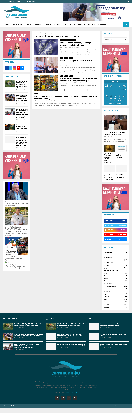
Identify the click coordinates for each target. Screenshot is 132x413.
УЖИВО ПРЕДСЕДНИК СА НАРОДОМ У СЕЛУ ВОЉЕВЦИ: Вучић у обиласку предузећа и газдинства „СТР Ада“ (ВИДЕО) (22, 113)
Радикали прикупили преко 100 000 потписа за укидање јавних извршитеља (77, 61)
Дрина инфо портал (66, 47)
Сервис (72, 24)
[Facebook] (57, 398)
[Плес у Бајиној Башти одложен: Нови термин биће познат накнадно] (10, 127)
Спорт (65, 24)
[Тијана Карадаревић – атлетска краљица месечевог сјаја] (115, 122)
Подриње (108, 289)
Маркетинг (35, 1)
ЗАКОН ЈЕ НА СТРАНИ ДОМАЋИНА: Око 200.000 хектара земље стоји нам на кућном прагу (22, 84)
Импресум (117, 406)
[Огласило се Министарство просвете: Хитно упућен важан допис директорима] (109, 168)
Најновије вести (108, 270)
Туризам (48, 24)
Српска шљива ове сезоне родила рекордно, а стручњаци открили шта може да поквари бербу (71, 345)
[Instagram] (69, 398)
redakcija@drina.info (71, 392)
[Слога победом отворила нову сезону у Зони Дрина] (94, 336)
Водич (105, 260)
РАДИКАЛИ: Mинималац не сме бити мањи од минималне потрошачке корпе (78, 79)
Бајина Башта (17, 24)
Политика (37, 24)
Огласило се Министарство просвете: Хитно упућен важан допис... (109, 176)
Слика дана (107, 296)
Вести (7, 24)
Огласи (106, 273)
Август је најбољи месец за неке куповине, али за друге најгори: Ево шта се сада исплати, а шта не (21, 141)
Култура (57, 24)
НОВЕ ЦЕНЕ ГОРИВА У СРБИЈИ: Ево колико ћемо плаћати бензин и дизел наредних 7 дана (71, 335)
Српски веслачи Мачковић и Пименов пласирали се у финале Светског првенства (114, 324)
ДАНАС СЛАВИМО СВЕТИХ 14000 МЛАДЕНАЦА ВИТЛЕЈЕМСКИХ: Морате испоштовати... (108, 158)
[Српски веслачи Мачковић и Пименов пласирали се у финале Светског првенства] (94, 326)
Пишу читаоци (108, 276)
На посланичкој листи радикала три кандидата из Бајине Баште (75, 43)
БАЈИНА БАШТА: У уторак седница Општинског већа (120, 175)
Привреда (81, 24)
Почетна (28, 1)
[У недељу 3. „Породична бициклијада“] (121, 148)
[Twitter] (63, 398)
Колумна (106, 265)
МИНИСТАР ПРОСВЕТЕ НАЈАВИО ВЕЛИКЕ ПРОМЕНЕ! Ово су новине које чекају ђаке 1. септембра (22, 98)
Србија (106, 302)
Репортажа (102, 24)
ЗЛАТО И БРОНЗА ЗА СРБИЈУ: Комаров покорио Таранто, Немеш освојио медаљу (113, 345)
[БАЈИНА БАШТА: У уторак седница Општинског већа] (121, 168)
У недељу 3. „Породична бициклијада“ (119, 155)
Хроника (106, 307)
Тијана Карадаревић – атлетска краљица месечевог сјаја (115, 133)
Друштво (28, 24)
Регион (90, 24)
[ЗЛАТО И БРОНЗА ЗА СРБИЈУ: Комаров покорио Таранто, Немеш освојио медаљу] (94, 346)
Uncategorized (108, 252)
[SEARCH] (125, 39)
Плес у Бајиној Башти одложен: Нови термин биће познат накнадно (22, 127)
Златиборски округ (111, 286)
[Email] (75, 398)
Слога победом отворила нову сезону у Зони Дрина (113, 335)
